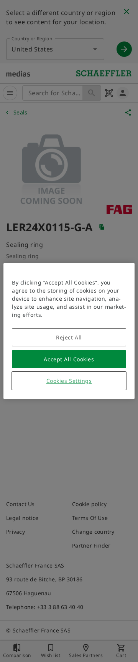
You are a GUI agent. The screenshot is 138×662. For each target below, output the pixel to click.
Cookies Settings (69, 380)
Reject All (69, 337)
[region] (69, 331)
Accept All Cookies (69, 359)
